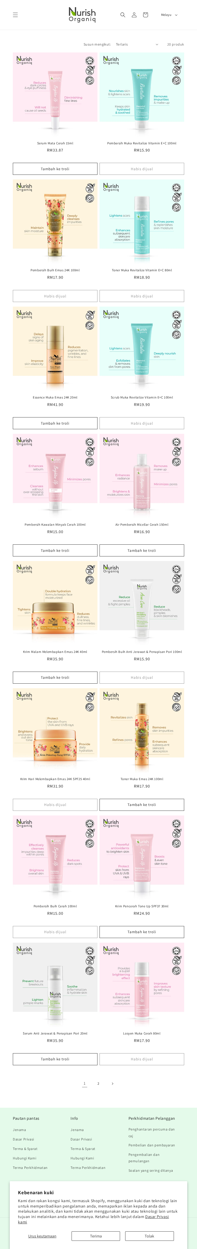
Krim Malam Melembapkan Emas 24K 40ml (55, 652)
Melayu (166, 15)
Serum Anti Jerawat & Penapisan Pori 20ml (55, 1033)
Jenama (19, 1129)
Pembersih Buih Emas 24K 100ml (55, 270)
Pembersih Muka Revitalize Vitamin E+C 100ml (141, 143)
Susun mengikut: (97, 44)
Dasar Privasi (23, 1139)
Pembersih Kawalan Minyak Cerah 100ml (55, 525)
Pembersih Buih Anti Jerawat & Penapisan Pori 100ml (142, 652)
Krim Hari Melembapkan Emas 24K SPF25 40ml (55, 779)
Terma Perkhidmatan (30, 1167)
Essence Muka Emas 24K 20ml (55, 397)
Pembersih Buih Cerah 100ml (55, 906)
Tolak (149, 1236)
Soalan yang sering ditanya (151, 1170)
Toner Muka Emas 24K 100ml (142, 779)
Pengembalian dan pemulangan (144, 1157)
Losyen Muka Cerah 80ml (141, 1033)
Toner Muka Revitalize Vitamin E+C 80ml (142, 270)
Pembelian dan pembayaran (152, 1145)
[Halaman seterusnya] (112, 1083)
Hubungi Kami (24, 1158)
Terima (96, 1236)
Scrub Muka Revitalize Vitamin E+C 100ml (142, 397)
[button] (15, 14)
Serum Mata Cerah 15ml (55, 143)
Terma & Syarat (25, 1148)
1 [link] (85, 1083)
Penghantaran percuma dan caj (152, 1132)
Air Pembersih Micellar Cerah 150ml (141, 525)
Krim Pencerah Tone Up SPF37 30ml (142, 906)
